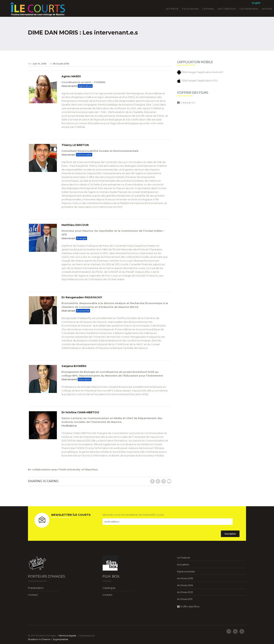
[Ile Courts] (37, 7)
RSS (242, 631)
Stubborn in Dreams (39, 639)
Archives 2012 (185, 592)
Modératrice (69, 425)
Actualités (183, 564)
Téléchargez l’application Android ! (202, 72)
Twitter (158, 481)
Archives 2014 (185, 585)
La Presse (208, 8)
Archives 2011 (184, 599)
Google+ (163, 481)
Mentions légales (67, 635)
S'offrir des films (189, 606)
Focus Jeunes (190, 8)
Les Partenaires (249, 8)
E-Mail (169, 481)
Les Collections (227, 8)
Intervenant (77, 154)
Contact (33, 594)
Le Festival (172, 8)
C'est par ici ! (187, 102)
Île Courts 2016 (61, 63)
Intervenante (77, 85)
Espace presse (186, 571)
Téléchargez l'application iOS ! (199, 80)
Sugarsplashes (60, 639)
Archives (267, 8)
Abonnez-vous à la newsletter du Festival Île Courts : (134, 514)
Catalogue (109, 587)
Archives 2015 (185, 578)
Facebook (152, 481)
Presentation (36, 587)
